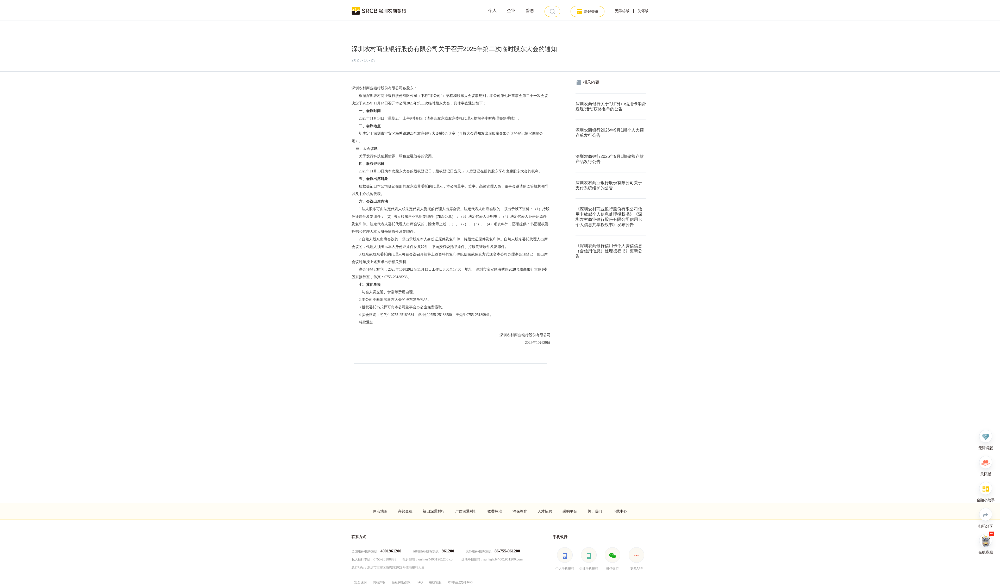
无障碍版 (622, 11)
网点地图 (380, 511)
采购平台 (569, 511)
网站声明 (379, 582)
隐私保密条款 (401, 582)
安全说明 (360, 582)
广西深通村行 (466, 511)
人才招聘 (545, 511)
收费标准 (495, 511)
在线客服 (435, 582)
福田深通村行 (434, 511)
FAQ (420, 582)
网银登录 (591, 11)
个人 (492, 10)
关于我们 (595, 511)
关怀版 (643, 11)
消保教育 (519, 511)
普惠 (530, 10)
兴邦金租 (405, 511)
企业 (511, 10)
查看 (579, 96)
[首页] (379, 10)
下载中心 (619, 511)
